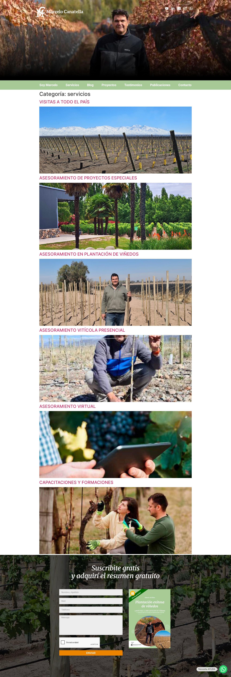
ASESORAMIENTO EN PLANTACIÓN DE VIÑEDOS (89, 254)
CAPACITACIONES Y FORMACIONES (76, 482)
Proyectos (109, 85)
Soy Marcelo (48, 85)
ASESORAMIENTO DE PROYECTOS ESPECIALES (88, 177)
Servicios (72, 85)
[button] (223, 669)
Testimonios (133, 85)
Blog (90, 85)
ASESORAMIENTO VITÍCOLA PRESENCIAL (82, 330)
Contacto (185, 85)
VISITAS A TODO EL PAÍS (64, 101)
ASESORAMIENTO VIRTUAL (67, 406)
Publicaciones (160, 85)
